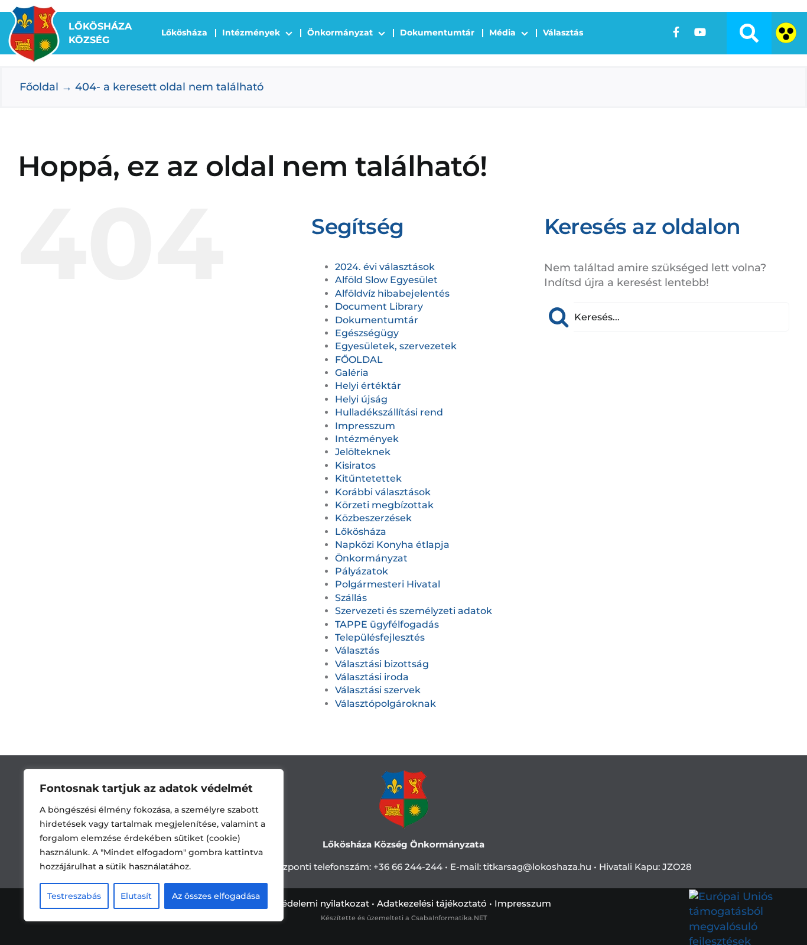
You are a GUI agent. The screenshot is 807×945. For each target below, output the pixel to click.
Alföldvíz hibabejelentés (392, 293)
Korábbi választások (383, 492)
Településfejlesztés (380, 637)
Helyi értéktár (368, 385)
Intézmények (367, 438)
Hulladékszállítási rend (389, 412)
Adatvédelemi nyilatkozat (312, 903)
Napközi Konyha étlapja (392, 544)
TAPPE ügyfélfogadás (387, 624)
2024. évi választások (385, 266)
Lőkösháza (360, 531)
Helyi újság (361, 399)
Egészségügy (367, 333)
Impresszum (365, 425)
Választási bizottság (382, 664)
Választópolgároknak (385, 703)
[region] (154, 845)
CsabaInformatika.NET (449, 918)
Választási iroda (372, 677)
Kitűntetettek (368, 478)
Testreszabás (74, 896)
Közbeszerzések (373, 518)
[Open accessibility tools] (786, 32)
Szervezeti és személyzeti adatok (413, 610)
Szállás (351, 597)
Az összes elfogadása (216, 896)
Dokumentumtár (376, 320)
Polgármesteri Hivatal (387, 584)
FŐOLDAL (359, 359)
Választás (357, 650)
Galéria (352, 372)
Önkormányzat (371, 558)
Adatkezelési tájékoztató (432, 903)
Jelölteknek (363, 451)
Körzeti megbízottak (384, 505)
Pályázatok (361, 571)
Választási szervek (378, 690)
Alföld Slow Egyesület (386, 279)
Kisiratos (355, 465)
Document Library (379, 306)
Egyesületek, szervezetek (396, 346)
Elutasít (136, 896)
